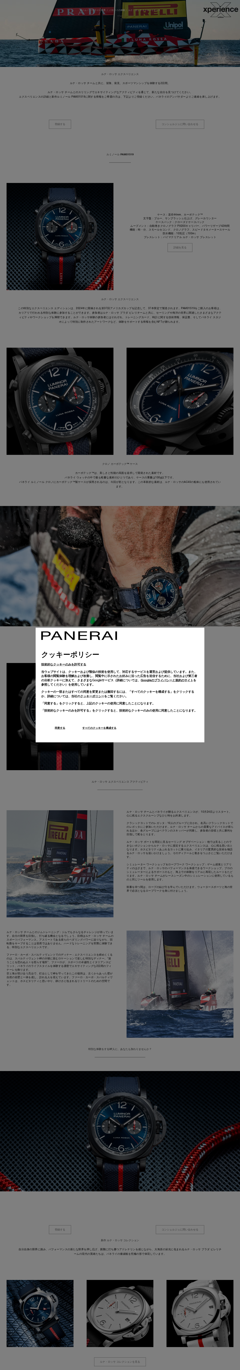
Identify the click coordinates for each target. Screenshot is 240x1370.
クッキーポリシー (92, 696)
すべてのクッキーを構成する (99, 727)
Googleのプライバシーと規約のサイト (167, 680)
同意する (60, 727)
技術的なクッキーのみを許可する (63, 664)
